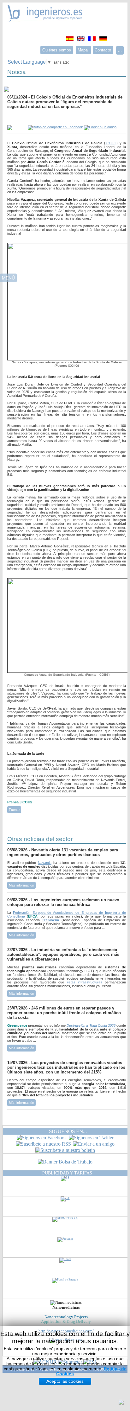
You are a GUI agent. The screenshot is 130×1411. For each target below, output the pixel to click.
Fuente (14, 810)
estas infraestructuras (84, 982)
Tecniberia (50, 920)
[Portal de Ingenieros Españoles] (45, 20)
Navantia (44, 863)
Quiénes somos (56, 50)
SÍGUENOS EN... (68, 1131)
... (120, 50)
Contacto (103, 50)
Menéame (19, 118)
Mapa (83, 50)
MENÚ (8, 277)
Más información (21, 885)
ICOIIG (110, 143)
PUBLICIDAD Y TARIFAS (67, 1172)
